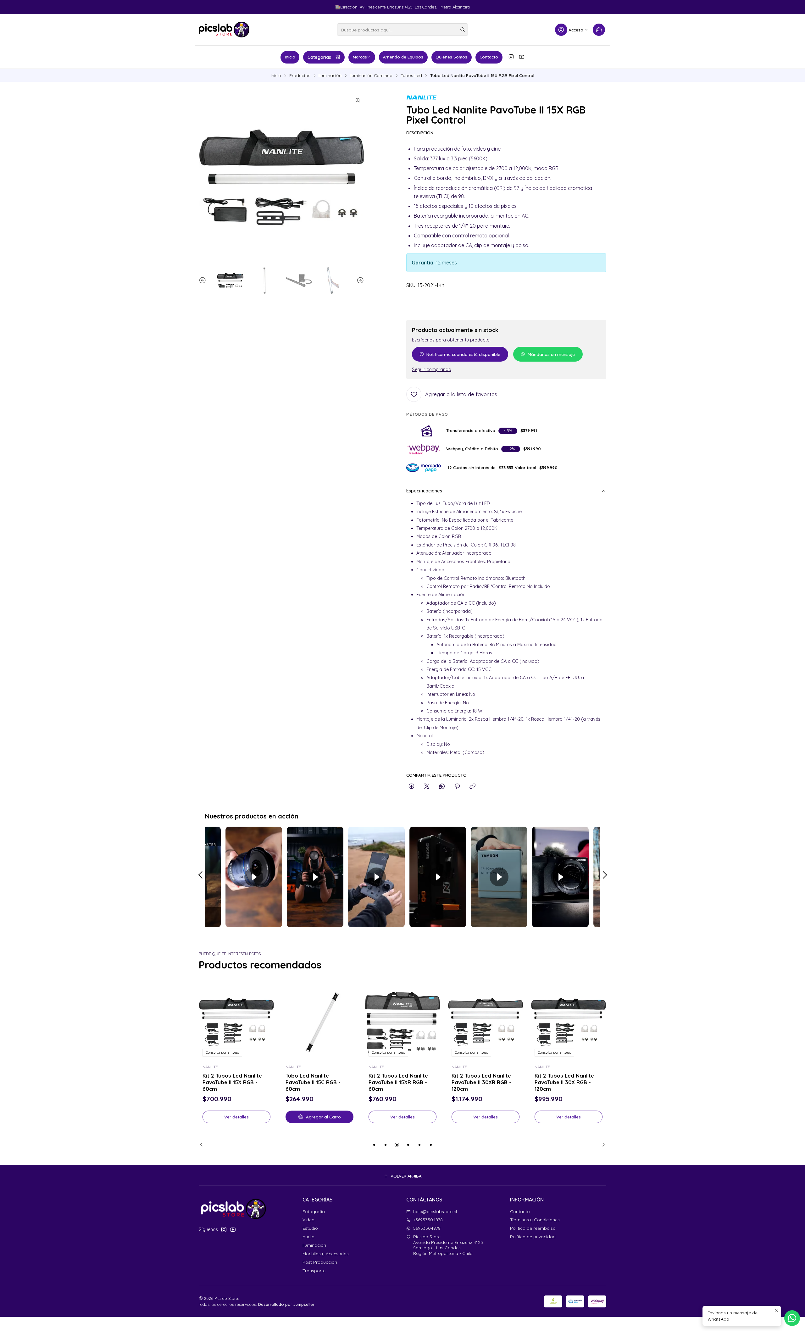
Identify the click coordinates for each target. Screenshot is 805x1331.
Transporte (314, 1270)
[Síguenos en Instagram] (511, 57)
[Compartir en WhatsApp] (442, 786)
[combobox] (402, 29)
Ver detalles (236, 1116)
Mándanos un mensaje (551, 354)
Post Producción (320, 1262)
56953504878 (427, 1228)
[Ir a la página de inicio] (224, 29)
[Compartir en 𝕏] (426, 786)
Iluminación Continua (371, 75)
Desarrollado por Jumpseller (286, 1304)
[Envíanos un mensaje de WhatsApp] (792, 1318)
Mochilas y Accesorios (326, 1253)
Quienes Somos (451, 56)
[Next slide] (359, 280)
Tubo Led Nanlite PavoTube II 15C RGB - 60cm (313, 1082)
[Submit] (462, 29)
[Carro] (598, 30)
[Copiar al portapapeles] (472, 786)
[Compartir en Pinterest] (457, 786)
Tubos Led (411, 75)
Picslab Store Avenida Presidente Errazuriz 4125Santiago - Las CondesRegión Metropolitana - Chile (448, 1245)
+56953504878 (428, 1220)
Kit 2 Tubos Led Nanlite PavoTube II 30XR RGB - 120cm (481, 1082)
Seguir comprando (431, 369)
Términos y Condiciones (535, 1220)
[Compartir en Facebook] (411, 786)
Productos (299, 75)
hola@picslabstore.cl (435, 1211)
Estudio (310, 1228)
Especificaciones (424, 491)
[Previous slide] (203, 280)
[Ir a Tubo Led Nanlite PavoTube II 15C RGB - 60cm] (319, 1022)
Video (308, 1220)
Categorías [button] (319, 57)
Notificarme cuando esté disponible (463, 354)
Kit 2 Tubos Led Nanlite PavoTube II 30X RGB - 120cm (564, 1082)
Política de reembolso (533, 1228)
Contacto (489, 56)
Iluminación (330, 75)
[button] (374, 1145)
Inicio (290, 56)
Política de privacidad (533, 1236)
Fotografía (314, 1211)
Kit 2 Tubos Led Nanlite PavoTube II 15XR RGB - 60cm (398, 1082)
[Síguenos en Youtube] (522, 57)
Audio (308, 1236)
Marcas (360, 56)
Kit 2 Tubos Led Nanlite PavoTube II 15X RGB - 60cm (232, 1082)
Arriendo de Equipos (403, 56)
